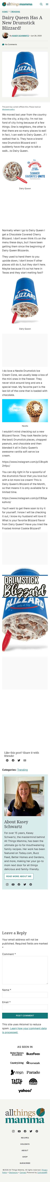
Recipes (25, 1138)
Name (6, 989)
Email (6, 1002)
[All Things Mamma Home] (17, 4)
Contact (23, 1172)
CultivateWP (42, 1172)
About (25, 1150)
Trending (15, 12)
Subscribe (25, 1163)
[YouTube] (13, 884)
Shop (25, 1157)
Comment (9, 954)
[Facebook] (19, 884)
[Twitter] (25, 884)
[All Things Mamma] (25, 1124)
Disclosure (13, 1172)
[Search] (41, 4)
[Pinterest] (31, 884)
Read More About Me (18, 876)
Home (5, 12)
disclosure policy (8, 109)
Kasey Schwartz (20, 36)
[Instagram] (7, 884)
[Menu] (47, 4)
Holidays (25, 1144)
